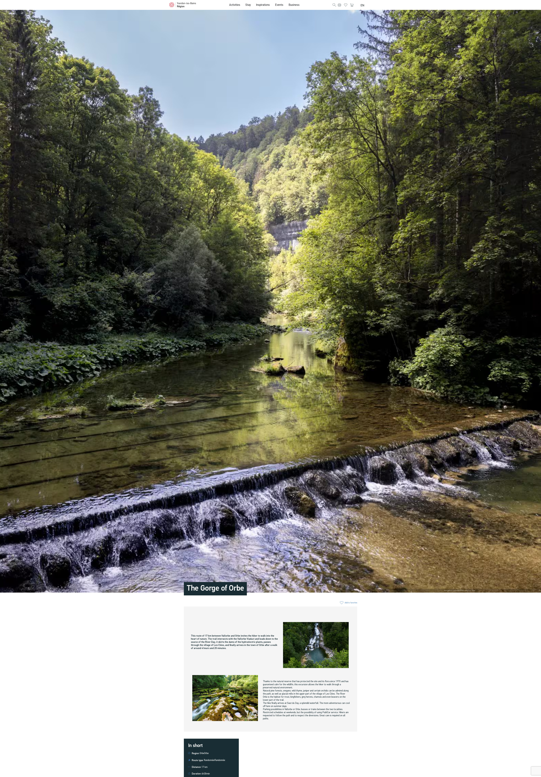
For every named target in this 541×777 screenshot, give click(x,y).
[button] (334, 5)
